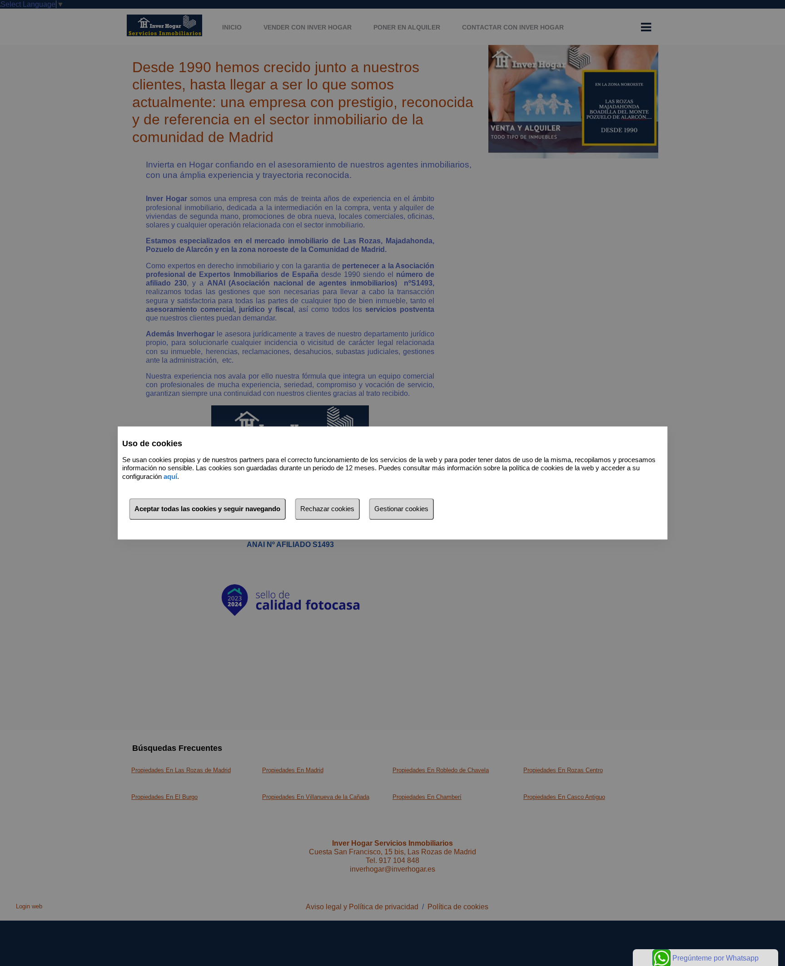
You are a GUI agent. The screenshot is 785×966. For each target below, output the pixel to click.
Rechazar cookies (327, 509)
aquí (170, 476)
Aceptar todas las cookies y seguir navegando (207, 509)
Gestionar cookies (401, 509)
